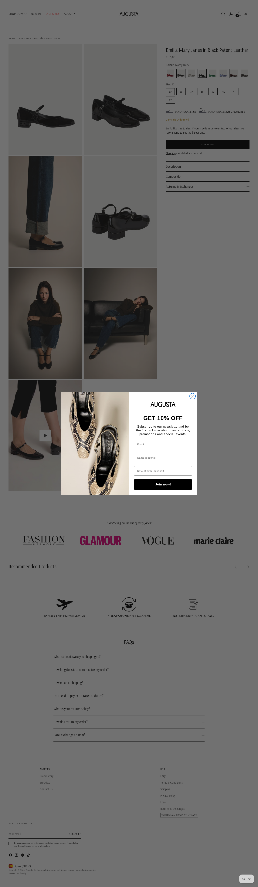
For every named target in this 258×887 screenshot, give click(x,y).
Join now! (163, 484)
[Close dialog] (192, 396)
